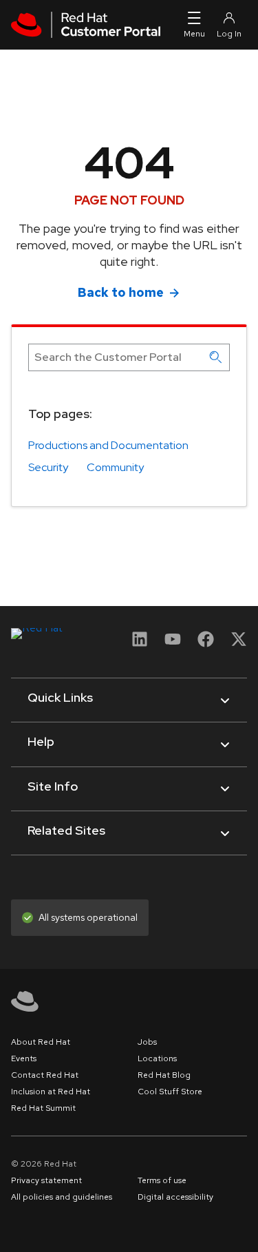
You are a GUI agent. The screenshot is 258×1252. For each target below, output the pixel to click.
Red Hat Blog (164, 1075)
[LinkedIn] (139, 643)
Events (23, 1058)
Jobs (147, 1041)
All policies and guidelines (61, 1196)
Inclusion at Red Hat (50, 1091)
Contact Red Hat (44, 1075)
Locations (157, 1058)
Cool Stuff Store (170, 1091)
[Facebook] (205, 643)
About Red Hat (40, 1041)
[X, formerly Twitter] (238, 643)
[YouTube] (172, 643)
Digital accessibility (175, 1196)
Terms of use (162, 1180)
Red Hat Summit (43, 1108)
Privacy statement (46, 1180)
